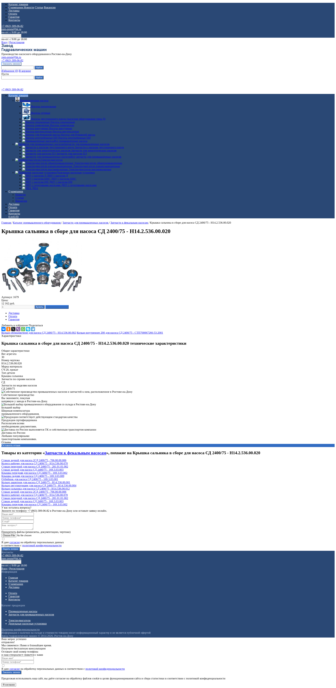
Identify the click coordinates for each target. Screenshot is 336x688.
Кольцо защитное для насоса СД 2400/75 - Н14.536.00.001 (35, 482)
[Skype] (28, 329)
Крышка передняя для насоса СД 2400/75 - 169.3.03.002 (34, 472)
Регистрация (16, 42)
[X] (13, 329)
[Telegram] (33, 329)
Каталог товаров (18, 4)
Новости (29, 7)
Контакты (14, 20)
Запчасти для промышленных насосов (87, 144)
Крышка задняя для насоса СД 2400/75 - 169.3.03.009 (32, 476)
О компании (16, 7)
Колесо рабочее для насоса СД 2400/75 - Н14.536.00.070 (34, 463)
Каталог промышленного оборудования (37, 222)
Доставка (13, 10)
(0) (13, 216)
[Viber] (18, 329)
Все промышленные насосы (71, 140)
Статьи (39, 7)
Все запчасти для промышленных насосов (96, 156)
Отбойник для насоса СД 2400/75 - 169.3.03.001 (29, 479)
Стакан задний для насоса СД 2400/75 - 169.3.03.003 (32, 469)
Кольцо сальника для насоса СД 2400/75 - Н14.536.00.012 (35, 488)
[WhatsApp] (23, 329)
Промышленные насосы (34, 100)
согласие (14, 542)
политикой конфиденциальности (42, 545)
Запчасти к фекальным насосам (129, 222)
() (9, 70)
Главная (6, 222)
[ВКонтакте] (3, 329)
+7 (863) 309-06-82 (12, 26)
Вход (4, 42)
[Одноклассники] (8, 329)
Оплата (12, 13)
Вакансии (50, 7)
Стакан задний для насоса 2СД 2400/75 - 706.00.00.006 (33, 460)
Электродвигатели (51, 159)
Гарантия (13, 16)
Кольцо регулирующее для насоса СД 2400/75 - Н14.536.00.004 (38, 485)
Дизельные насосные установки (76, 172)
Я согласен (9, 684)
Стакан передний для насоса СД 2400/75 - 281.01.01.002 (34, 466)
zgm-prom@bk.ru (11, 29)
